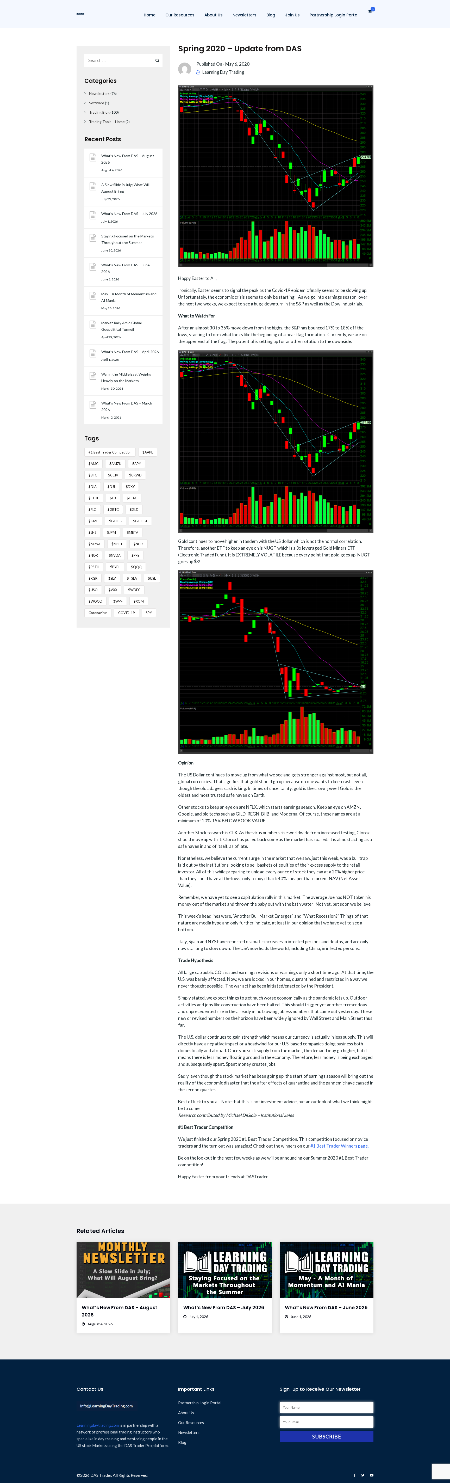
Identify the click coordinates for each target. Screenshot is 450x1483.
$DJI (111, 487)
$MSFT (117, 544)
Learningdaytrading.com (98, 1425)
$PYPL (115, 567)
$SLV (112, 578)
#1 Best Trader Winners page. (339, 1146)
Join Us (292, 15)
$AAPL (147, 452)
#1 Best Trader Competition (110, 452)
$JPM (111, 532)
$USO (93, 590)
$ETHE (94, 498)
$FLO (93, 509)
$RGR (93, 578)
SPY (149, 613)
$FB (113, 498)
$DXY (130, 487)
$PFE (135, 555)
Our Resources (180, 15)
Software (96, 103)
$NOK (93, 555)
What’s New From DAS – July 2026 (129, 213)
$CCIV (113, 475)
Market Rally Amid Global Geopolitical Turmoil (121, 326)
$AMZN (115, 464)
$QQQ (136, 567)
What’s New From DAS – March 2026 (126, 406)
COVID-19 (126, 613)
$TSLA (132, 578)
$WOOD (95, 601)
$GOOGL (140, 521)
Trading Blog (99, 112)
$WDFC (134, 590)
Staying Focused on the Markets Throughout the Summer (127, 239)
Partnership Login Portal (334, 15)
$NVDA (115, 555)
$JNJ (92, 532)
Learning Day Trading (223, 72)
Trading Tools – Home (107, 121)
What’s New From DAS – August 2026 (127, 159)
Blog (270, 15)
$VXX (113, 590)
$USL (152, 578)
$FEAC (132, 498)
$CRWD (135, 475)
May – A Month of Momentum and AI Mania (129, 297)
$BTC (93, 475)
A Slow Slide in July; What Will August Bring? (125, 187)
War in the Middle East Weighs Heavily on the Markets (126, 377)
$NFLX (138, 544)
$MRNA (95, 544)
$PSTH (94, 567)
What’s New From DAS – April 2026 (130, 352)
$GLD (134, 509)
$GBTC (113, 509)
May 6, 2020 (237, 64)
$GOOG (115, 521)
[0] (370, 12)
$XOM (139, 601)
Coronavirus (98, 613)
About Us (213, 15)
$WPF (118, 601)
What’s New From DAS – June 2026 (125, 268)
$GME (93, 521)
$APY (136, 464)
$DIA (93, 487)
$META (132, 532)
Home (149, 15)
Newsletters (245, 15)
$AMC (93, 464)
